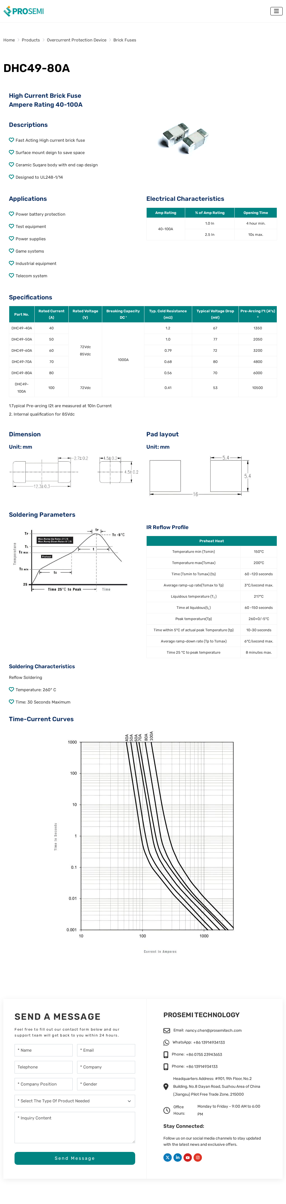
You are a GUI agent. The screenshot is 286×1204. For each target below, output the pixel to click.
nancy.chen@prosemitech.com (213, 1030)
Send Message (75, 1158)
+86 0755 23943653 (204, 1054)
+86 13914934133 (209, 1042)
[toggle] (276, 11)
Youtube (187, 1157)
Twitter (167, 1157)
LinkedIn (177, 1157)
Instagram (198, 1157)
